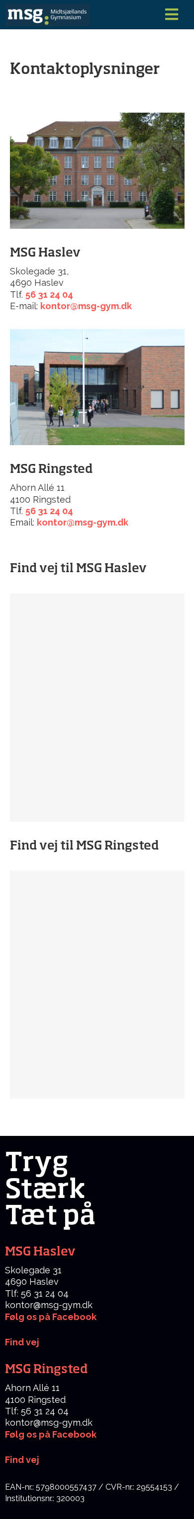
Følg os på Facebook (51, 1317)
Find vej (22, 1459)
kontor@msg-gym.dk (86, 306)
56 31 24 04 (49, 294)
